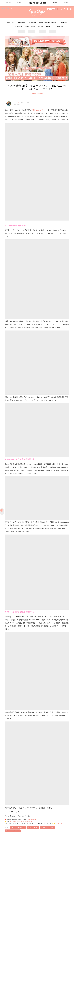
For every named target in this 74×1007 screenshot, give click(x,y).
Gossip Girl (40, 110)
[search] (61, 9)
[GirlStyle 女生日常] (37, 12)
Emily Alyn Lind (12, 831)
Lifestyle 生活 (63, 22)
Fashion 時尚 (32, 22)
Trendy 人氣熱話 (30, 26)
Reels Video (59, 26)
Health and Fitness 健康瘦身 (47, 22)
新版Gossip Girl (47, 827)
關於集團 (8, 3)
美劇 (33, 110)
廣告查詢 (55, 3)
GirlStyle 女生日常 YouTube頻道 (21, 821)
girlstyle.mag (32, 819)
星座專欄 (40, 26)
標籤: (7, 827)
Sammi (17, 103)
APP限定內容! (21, 22)
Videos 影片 (49, 26)
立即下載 (59, 823)
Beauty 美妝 (10, 22)
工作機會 (66, 3)
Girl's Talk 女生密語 (16, 26)
